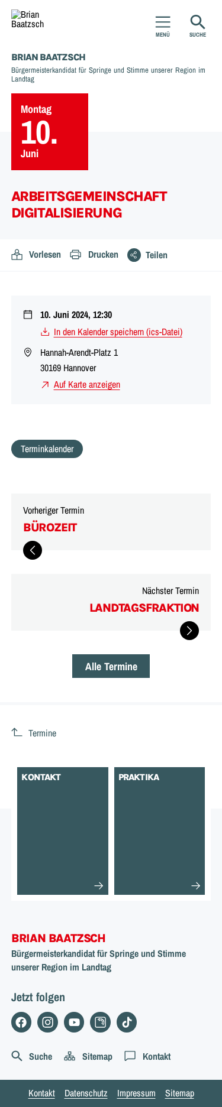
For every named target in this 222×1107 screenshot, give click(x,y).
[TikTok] (127, 1022)
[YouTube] (74, 1022)
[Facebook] (21, 1022)
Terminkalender (47, 448)
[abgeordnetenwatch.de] (100, 1022)
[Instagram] (47, 1022)
